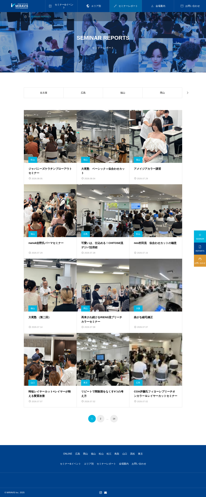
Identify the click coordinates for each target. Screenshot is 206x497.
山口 (124, 453)
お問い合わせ (139, 463)
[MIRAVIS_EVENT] (20, 6)
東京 (140, 453)
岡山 (85, 453)
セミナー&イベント (70, 463)
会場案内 (124, 463)
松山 (101, 453)
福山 (93, 453)
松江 (109, 453)
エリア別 (89, 463)
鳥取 (116, 453)
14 (114, 418)
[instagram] (100, 492)
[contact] (105, 492)
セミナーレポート (106, 463)
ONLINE (67, 453)
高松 (132, 453)
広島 (77, 453)
